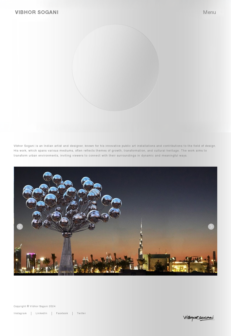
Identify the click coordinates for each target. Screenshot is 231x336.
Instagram (20, 313)
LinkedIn (41, 313)
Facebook (62, 313)
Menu (209, 12)
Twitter (81, 313)
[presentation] (19, 226)
